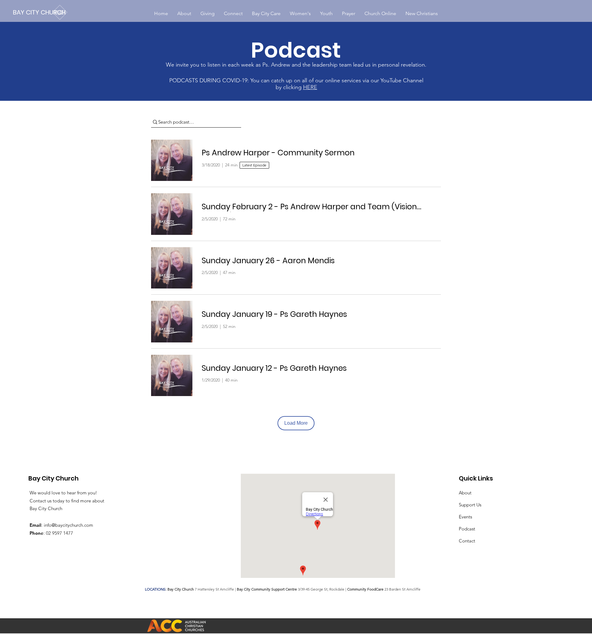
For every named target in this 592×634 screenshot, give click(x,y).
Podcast (467, 529)
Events (465, 517)
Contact (467, 541)
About (465, 493)
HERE (310, 87)
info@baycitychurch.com (68, 525)
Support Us (470, 505)
